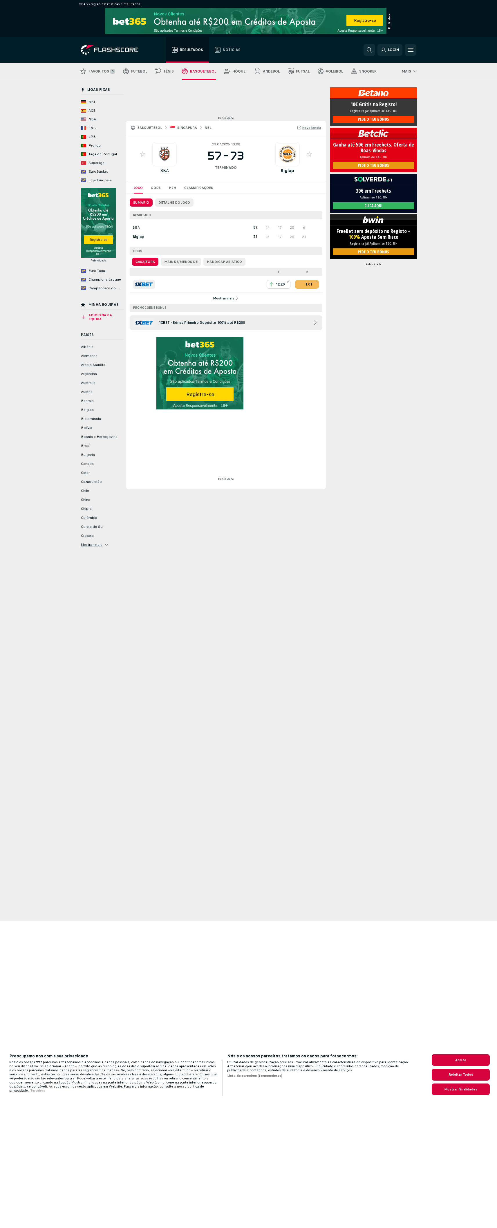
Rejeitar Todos (461, 1074)
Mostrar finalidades (460, 1089)
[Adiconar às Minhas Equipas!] (142, 154)
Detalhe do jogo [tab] (174, 203)
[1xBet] (144, 284)
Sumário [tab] (141, 203)
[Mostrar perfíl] (164, 154)
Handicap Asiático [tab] (224, 262)
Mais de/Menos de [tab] (181, 262)
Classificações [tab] (198, 188)
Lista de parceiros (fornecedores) (254, 1076)
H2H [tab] (172, 188)
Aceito (460, 1060)
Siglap (287, 170)
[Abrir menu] (410, 50)
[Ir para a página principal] (113, 50)
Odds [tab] (156, 188)
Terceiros (37, 1090)
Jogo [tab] (138, 188)
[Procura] (369, 50)
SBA (164, 170)
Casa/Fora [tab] (145, 262)
